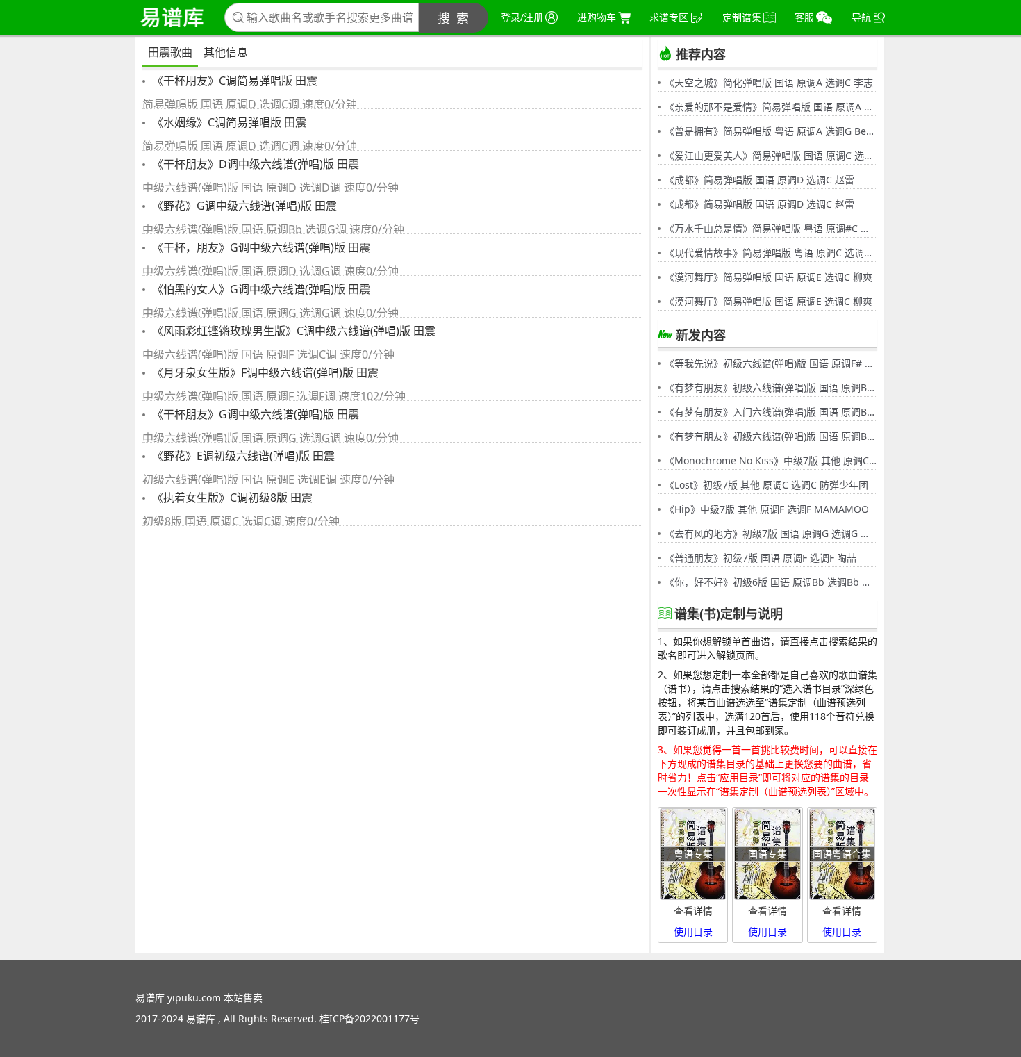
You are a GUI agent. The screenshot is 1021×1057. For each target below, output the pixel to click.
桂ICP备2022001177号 (369, 1018)
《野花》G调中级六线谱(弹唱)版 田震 (243, 205)
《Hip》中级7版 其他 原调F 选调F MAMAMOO (767, 509)
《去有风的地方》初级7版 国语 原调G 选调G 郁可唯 (771, 533)
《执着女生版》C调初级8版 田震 (231, 497)
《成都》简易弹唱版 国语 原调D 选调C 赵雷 (759, 179)
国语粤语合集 (842, 853)
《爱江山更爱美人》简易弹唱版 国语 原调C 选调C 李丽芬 (771, 155)
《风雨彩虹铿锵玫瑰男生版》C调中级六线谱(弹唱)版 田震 (292, 330)
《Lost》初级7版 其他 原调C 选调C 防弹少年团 (766, 484)
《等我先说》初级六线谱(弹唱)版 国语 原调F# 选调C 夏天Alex (771, 363)
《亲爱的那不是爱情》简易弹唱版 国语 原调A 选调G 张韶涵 (771, 106)
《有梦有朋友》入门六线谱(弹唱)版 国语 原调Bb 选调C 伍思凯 (771, 411)
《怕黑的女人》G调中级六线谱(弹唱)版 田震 (259, 289)
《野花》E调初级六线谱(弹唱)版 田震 (242, 456)
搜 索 (454, 18)
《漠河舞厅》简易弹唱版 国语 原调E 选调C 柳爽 (768, 277)
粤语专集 (693, 853)
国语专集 (767, 853)
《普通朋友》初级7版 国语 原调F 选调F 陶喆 (760, 557)
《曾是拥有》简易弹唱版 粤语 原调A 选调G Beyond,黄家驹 (771, 131)
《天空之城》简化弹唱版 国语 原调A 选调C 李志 (769, 82)
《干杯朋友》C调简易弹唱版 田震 (233, 80)
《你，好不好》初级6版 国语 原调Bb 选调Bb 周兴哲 (771, 582)
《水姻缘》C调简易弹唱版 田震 (227, 122)
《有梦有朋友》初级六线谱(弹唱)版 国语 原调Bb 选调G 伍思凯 (771, 387)
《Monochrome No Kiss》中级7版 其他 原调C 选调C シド (771, 460)
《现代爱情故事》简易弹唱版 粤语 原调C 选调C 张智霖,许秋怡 (771, 252)
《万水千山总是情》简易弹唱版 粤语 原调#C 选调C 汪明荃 (771, 228)
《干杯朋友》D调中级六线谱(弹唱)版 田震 (254, 164)
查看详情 (693, 910)
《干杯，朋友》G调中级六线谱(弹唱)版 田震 (259, 247)
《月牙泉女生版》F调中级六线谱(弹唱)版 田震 (264, 372)
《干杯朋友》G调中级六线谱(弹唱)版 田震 (254, 414)
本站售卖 (243, 997)
